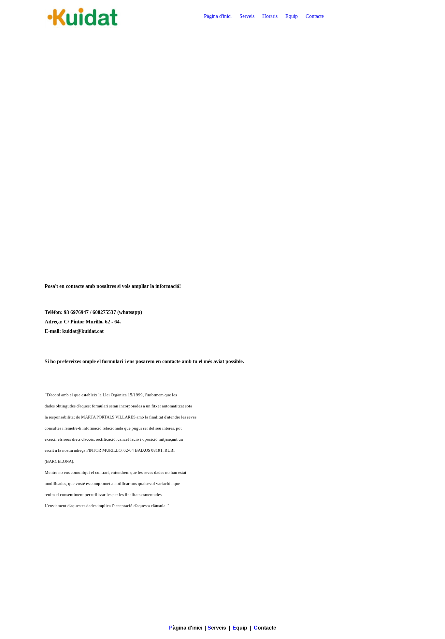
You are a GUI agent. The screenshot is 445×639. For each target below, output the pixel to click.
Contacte (315, 16)
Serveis (246, 16)
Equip (291, 16)
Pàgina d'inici (218, 16)
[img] (85, 16)
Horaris (270, 16)
